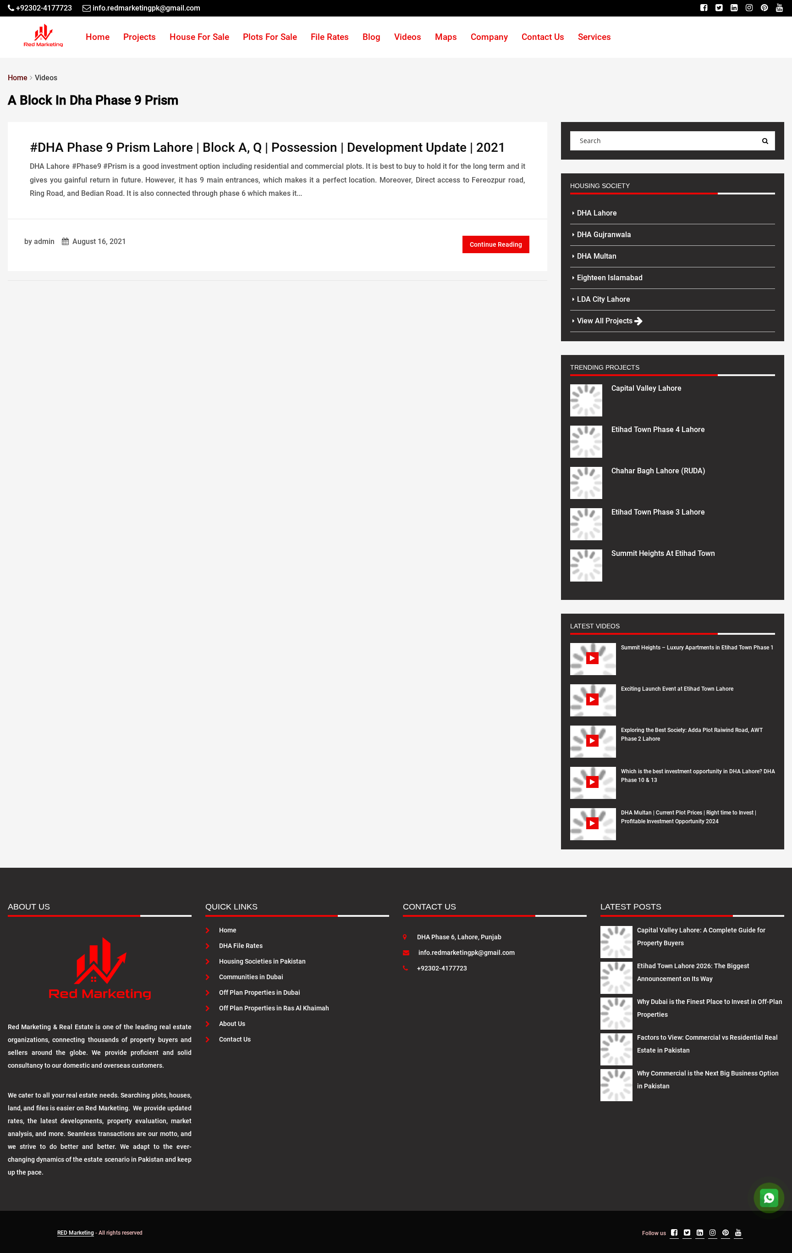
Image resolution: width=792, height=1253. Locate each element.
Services (594, 37)
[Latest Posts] (616, 940)
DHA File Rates (241, 945)
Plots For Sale (270, 37)
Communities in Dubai (251, 977)
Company (489, 37)
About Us (232, 1023)
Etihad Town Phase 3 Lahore (658, 512)
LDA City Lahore (603, 299)
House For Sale (199, 37)
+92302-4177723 (442, 968)
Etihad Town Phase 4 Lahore (658, 429)
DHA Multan (596, 256)
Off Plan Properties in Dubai (259, 992)
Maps (446, 37)
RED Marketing (75, 1233)
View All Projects (605, 320)
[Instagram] (749, 8)
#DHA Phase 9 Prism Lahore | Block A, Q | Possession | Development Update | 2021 (268, 147)
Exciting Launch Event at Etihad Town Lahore (677, 689)
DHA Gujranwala (604, 234)
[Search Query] (765, 140)
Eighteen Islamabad (610, 277)
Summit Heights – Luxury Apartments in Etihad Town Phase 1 (697, 647)
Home (98, 37)
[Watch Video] (593, 666)
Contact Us (543, 37)
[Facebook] (704, 8)
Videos (407, 37)
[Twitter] (719, 8)
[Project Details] (586, 399)
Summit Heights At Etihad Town (663, 553)
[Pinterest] (764, 8)
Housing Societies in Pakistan (262, 961)
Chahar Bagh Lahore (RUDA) (658, 470)
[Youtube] (779, 8)
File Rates (330, 37)
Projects (139, 37)
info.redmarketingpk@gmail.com (466, 952)
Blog (371, 37)
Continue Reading (496, 244)
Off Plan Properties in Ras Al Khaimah (274, 1008)
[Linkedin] (734, 8)
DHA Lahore (597, 213)
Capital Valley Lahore (646, 388)
